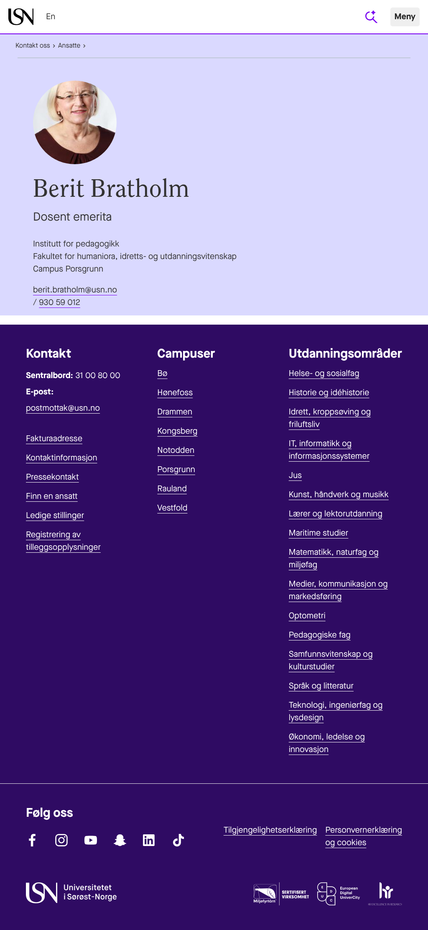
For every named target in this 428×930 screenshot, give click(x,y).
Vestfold (172, 507)
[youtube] (90, 840)
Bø (162, 373)
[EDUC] (338, 895)
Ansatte (69, 45)
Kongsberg (177, 431)
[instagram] (61, 840)
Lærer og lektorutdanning (335, 513)
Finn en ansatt (52, 496)
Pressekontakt (52, 477)
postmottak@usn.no (63, 408)
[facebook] (32, 840)
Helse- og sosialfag (324, 373)
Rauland (172, 488)
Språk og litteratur (321, 685)
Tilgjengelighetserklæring (270, 830)
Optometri (307, 615)
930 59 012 (59, 302)
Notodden (175, 450)
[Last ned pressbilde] (214, 122)
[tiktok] (178, 840)
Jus (295, 475)
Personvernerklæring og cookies (363, 836)
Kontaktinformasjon (61, 457)
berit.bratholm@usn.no (75, 289)
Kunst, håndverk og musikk (339, 494)
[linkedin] (149, 840)
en (50, 16)
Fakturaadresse (54, 438)
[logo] (20, 16)
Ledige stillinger (55, 515)
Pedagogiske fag (320, 634)
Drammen (174, 411)
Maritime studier (319, 533)
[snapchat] (120, 840)
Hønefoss (175, 392)
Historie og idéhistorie (329, 392)
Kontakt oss (32, 45)
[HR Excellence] (385, 895)
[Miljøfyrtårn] (281, 895)
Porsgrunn (176, 469)
